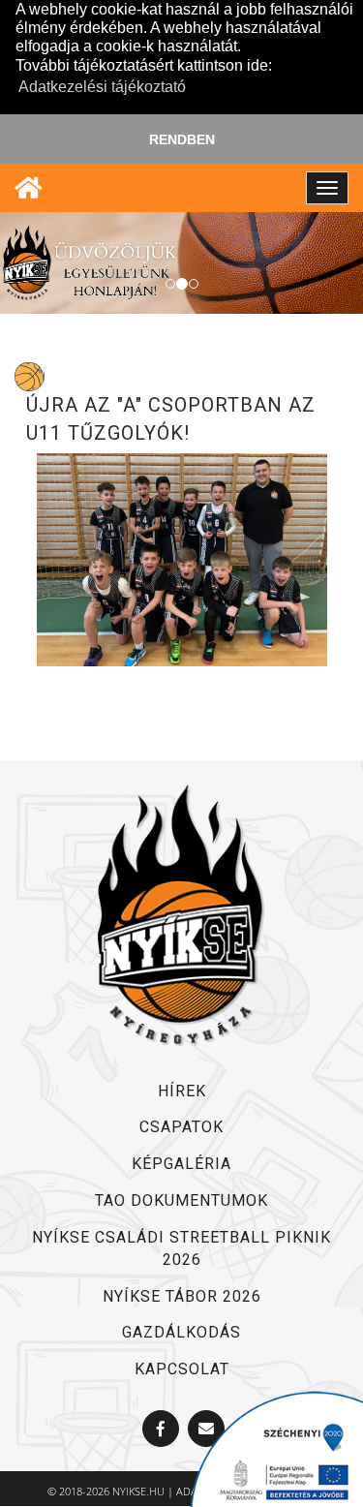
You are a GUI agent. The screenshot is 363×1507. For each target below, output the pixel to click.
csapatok (181, 1127)
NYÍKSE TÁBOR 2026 (182, 1296)
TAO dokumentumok (181, 1200)
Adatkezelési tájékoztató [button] (102, 86)
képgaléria (181, 1163)
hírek (182, 1091)
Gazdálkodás (181, 1332)
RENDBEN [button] (182, 139)
